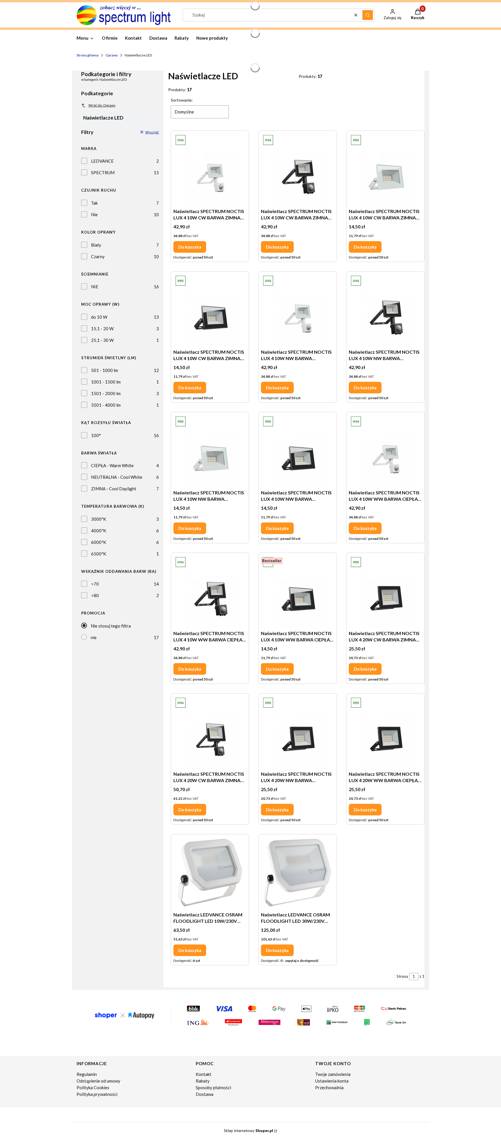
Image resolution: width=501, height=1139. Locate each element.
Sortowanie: (182, 100)
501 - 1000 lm (104, 370)
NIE (94, 286)
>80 (95, 595)
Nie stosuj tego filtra (111, 625)
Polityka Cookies (93, 1087)
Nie (94, 214)
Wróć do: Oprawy (101, 105)
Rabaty (203, 1080)
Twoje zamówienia (333, 1074)
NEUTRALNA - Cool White (116, 477)
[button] (367, 15)
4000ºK (98, 530)
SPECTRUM (103, 172)
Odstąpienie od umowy (98, 1080)
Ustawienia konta (331, 1080)
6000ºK (98, 542)
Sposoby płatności (213, 1087)
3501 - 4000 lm (106, 405)
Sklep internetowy (248, 1130)
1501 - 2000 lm (106, 393)
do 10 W (99, 317)
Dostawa (204, 1094)
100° (96, 435)
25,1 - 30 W (102, 340)
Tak (94, 203)
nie (94, 637)
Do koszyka (189, 247)
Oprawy (112, 55)
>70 (95, 583)
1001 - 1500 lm (106, 381)
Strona (402, 976)
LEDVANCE (102, 161)
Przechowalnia (329, 1087)
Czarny (98, 256)
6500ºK (98, 553)
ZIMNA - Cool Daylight (113, 488)
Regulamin (87, 1074)
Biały (96, 244)
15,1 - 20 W (102, 328)
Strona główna (88, 55)
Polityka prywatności (97, 1094)
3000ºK (98, 519)
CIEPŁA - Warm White (112, 465)
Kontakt (203, 1074)
